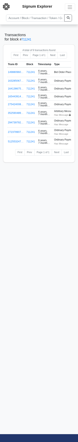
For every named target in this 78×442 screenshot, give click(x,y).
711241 (26, 39)
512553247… (16, 141)
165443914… (16, 96)
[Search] (68, 17)
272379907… (16, 132)
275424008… (16, 104)
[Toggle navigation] (70, 7)
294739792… (16, 122)
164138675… (16, 88)
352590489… (16, 113)
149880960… (16, 72)
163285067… (16, 80)
